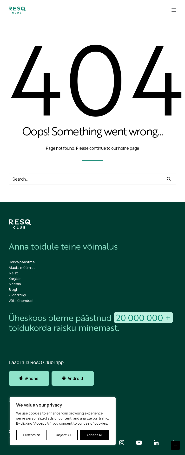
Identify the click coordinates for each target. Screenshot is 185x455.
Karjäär (15, 278)
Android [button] (75, 378)
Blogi (13, 289)
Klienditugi (17, 295)
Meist (13, 273)
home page (128, 148)
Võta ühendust (21, 300)
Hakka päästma (22, 262)
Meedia (15, 283)
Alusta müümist (22, 267)
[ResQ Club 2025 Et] (17, 10)
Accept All (94, 435)
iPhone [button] (32, 378)
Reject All (63, 435)
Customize (31, 435)
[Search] (92, 179)
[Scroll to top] (175, 445)
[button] (174, 10)
